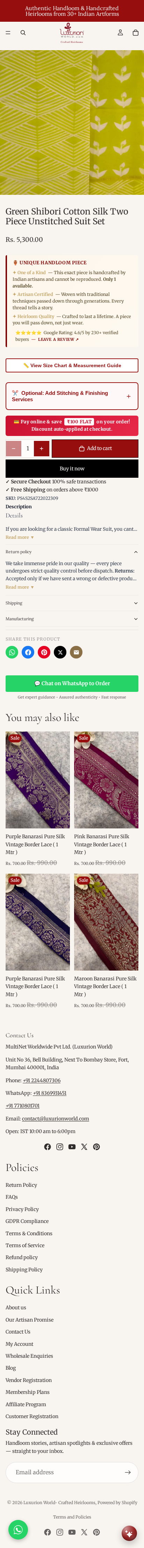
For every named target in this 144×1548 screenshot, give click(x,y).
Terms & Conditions (29, 1233)
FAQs (12, 1197)
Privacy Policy (22, 1209)
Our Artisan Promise (29, 1320)
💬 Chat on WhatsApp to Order (72, 683)
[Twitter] (84, 1147)
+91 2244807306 (41, 1080)
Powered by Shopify (117, 1502)
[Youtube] (72, 1147)
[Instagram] (60, 1147)
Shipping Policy (24, 1269)
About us (16, 1308)
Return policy (18, 551)
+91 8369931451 (49, 1093)
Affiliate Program (26, 1404)
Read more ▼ (20, 537)
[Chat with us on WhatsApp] (18, 1530)
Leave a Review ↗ (58, 339)
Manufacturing (20, 618)
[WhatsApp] (12, 652)
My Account (19, 1344)
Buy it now (72, 468)
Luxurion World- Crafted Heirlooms (59, 1502)
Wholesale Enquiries (29, 1356)
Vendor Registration (29, 1380)
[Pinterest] (44, 652)
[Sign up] (128, 1472)
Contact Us (18, 1332)
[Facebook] (28, 652)
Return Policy (21, 1185)
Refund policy (22, 1258)
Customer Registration (32, 1416)
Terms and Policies (72, 1517)
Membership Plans (28, 1392)
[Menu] (8, 33)
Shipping (14, 603)
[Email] (76, 652)
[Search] (23, 32)
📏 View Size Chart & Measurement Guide (72, 365)
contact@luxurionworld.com (55, 1119)
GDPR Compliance (27, 1221)
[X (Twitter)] (60, 652)
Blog (11, 1368)
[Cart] (135, 32)
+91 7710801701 (22, 1106)
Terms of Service (25, 1245)
